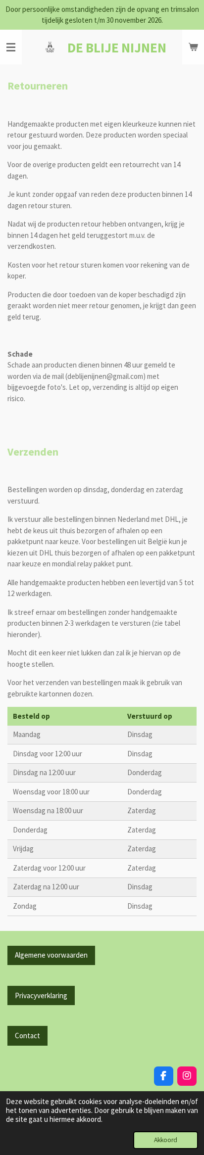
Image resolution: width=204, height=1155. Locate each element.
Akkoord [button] (165, 1140)
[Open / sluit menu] (11, 47)
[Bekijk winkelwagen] (193, 47)
